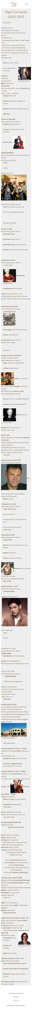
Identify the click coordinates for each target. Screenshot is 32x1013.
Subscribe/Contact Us (16, 993)
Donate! (16, 997)
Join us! (16, 1000)
